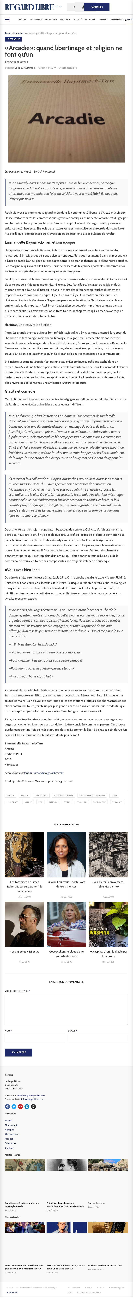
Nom (8, 1030)
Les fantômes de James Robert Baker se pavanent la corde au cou (24, 886)
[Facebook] (7, 1106)
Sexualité (81, 802)
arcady (24, 795)
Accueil (23, 19)
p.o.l (40, 802)
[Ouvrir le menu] (7, 19)
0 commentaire (68, 67)
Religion (53, 802)
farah (114, 795)
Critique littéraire (63, 795)
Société (78, 19)
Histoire (103, 19)
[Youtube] (20, 1106)
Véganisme (117, 802)
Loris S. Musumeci (25, 67)
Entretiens (51, 19)
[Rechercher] (118, 19)
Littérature (18, 33)
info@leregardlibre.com (32, 1099)
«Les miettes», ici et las (24, 951)
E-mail (72, 1030)
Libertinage (12, 802)
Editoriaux (36, 19)
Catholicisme (41, 795)
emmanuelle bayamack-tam (92, 795)
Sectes (67, 802)
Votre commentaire (17, 991)
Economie (90, 19)
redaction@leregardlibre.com (31, 1095)
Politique (65, 19)
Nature (28, 802)
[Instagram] (33, 1106)
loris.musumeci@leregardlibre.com (43, 773)
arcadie (10, 795)
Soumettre (18, 1052)
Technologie (99, 802)
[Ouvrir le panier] (126, 19)
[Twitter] (14, 1106)
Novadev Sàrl (12, 1292)
